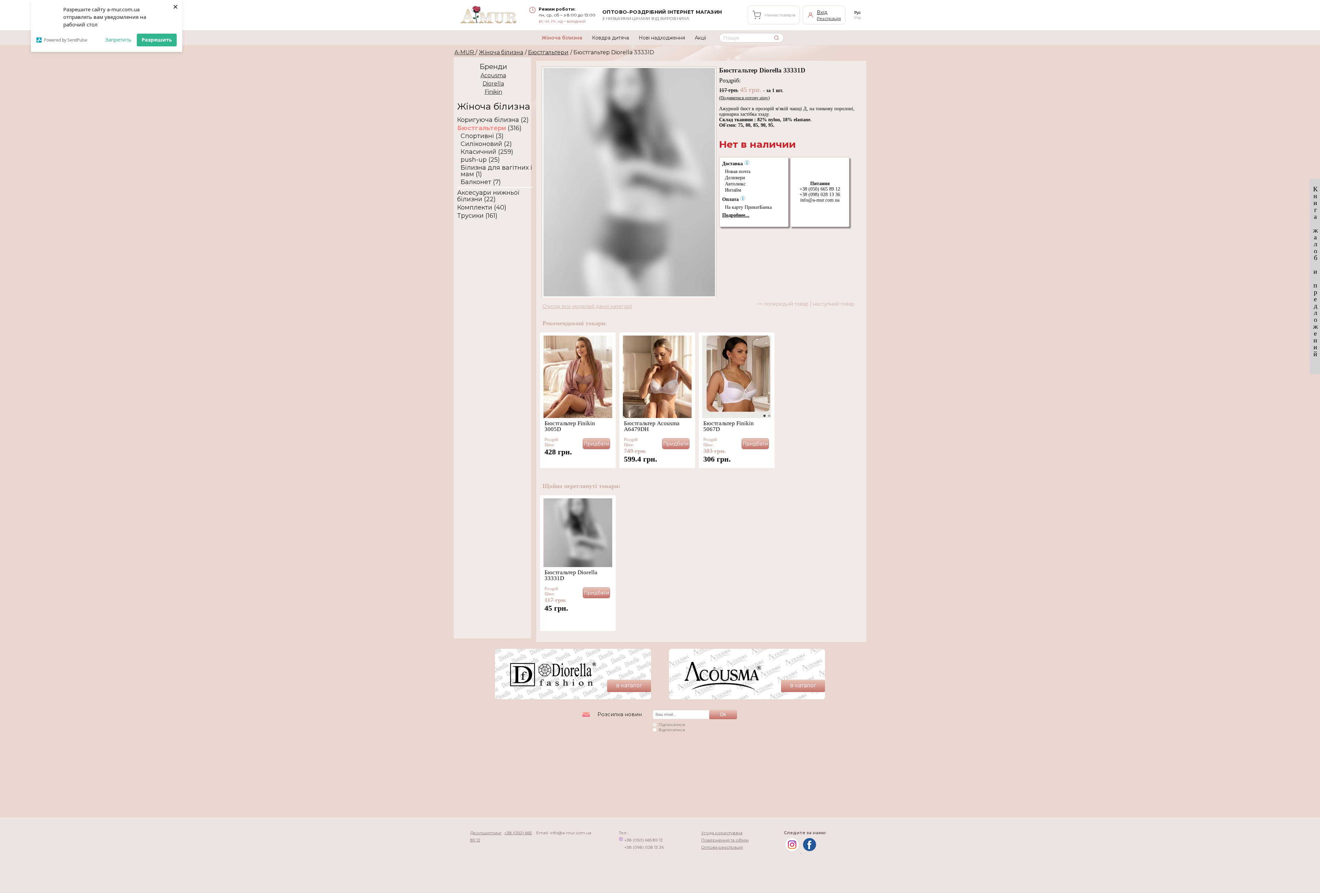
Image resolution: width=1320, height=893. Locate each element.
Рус (857, 12)
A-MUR (464, 52)
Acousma (493, 75)
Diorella (493, 83)
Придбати (596, 444)
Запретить (118, 39)
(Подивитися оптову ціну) (744, 97)
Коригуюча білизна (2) (493, 120)
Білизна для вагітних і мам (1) (496, 171)
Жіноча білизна (561, 38)
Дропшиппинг (486, 832)
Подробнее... (735, 215)
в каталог (629, 685)
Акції (700, 38)
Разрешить (157, 39)
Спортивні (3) (482, 136)
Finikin (493, 92)
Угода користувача (721, 832)
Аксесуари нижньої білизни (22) (488, 196)
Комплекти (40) (481, 207)
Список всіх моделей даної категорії (587, 306)
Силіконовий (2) (486, 144)
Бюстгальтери (548, 52)
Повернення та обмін (725, 840)
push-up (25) (480, 160)
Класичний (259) (487, 152)
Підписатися (672, 724)
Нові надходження (662, 38)
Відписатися (672, 729)
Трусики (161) (477, 216)
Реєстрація (829, 18)
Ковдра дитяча (610, 38)
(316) (489, 128)
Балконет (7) (481, 182)
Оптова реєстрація (722, 847)
